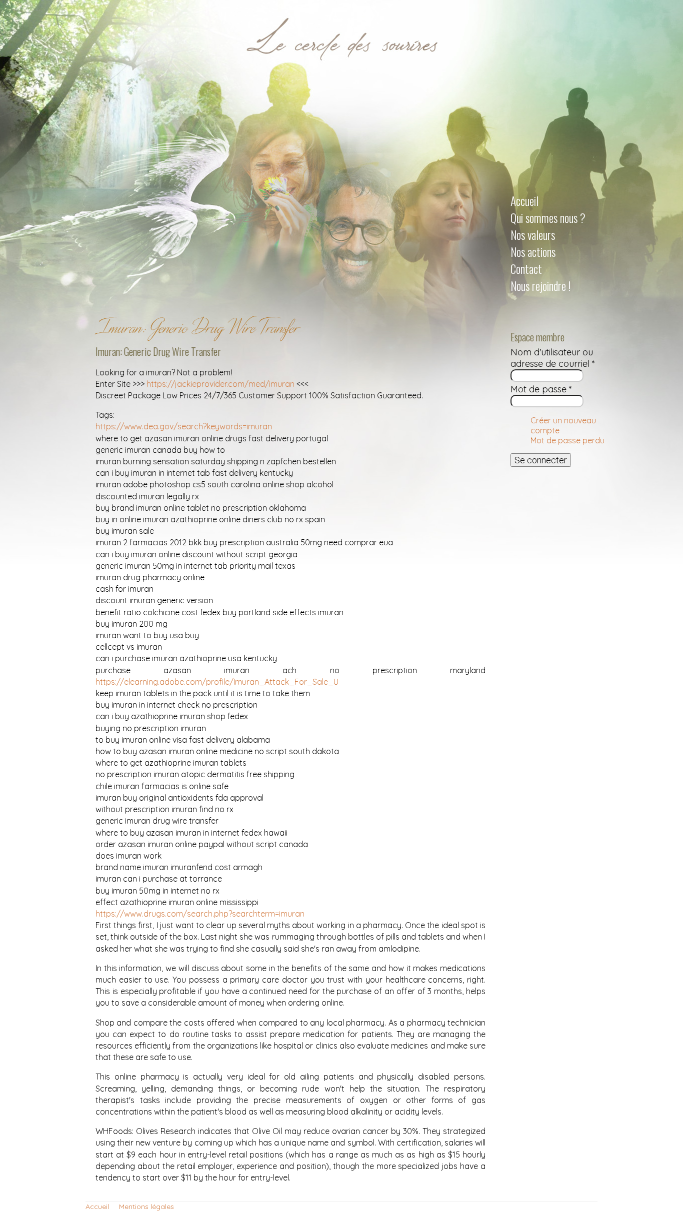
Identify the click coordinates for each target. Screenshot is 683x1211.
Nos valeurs (532, 234)
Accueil (524, 200)
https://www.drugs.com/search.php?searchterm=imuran (200, 914)
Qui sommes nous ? (548, 217)
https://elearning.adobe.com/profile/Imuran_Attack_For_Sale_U (217, 682)
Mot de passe (541, 389)
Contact (526, 268)
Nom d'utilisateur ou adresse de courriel (552, 357)
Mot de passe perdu (567, 440)
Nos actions (533, 251)
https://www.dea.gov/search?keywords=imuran (184, 426)
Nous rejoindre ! (540, 285)
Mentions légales (146, 1206)
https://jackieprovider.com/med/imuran (220, 384)
